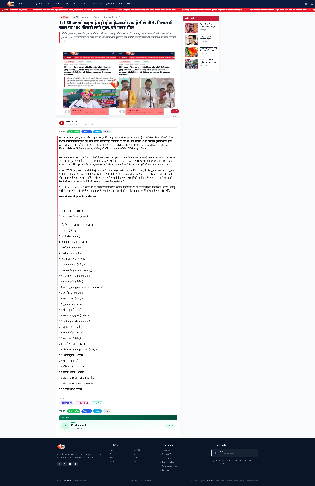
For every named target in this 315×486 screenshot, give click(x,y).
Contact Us (167, 454)
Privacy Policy (168, 462)
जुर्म (135, 454)
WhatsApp (75, 132)
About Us (166, 450)
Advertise (166, 458)
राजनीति (75, 17)
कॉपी (108, 132)
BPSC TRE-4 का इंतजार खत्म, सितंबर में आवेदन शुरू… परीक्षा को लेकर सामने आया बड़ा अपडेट (127, 10)
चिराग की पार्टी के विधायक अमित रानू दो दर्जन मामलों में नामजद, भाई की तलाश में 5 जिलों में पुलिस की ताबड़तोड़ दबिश (52, 10)
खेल (135, 458)
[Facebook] (297, 4)
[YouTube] (306, 4)
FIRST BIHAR (66, 403)
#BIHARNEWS (82, 403)
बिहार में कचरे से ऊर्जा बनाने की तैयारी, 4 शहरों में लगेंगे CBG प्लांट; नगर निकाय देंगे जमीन (260, 10)
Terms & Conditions (170, 466)
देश (111, 454)
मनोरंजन (113, 461)
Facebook (87, 132)
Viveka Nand (71, 122)
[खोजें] (312, 4)
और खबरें (168, 426)
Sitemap (165, 470)
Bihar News (97, 403)
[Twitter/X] (65, 464)
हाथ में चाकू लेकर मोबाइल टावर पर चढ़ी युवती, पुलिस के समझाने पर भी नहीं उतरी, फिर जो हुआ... (195, 10)
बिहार (112, 450)
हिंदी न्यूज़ (65, 17)
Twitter (97, 132)
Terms (141, 481)
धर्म (135, 461)
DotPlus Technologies (215, 481)
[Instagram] (75, 464)
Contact (148, 481)
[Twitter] (301, 4)
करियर (112, 458)
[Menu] (3, 4)
